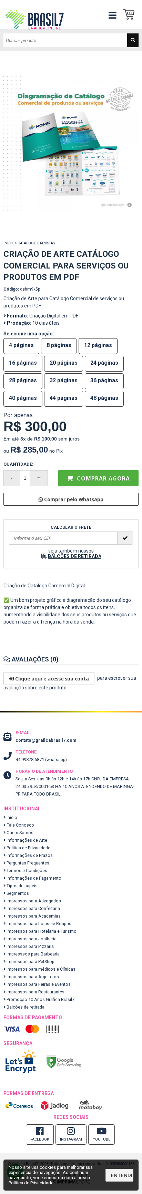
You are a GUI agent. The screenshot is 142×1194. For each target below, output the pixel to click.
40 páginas (23, 398)
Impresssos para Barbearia (33, 954)
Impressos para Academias (33, 916)
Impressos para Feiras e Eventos (38, 984)
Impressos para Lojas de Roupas (38, 923)
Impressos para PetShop (30, 961)
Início (8, 243)
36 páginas (104, 380)
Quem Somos (19, 832)
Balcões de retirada (25, 1007)
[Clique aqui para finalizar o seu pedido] (131, 14)
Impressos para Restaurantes (35, 991)
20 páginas (64, 363)
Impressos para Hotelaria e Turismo (41, 931)
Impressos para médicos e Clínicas (40, 969)
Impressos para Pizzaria (30, 946)
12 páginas (98, 345)
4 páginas (21, 345)
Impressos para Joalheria (31, 938)
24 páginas (104, 363)
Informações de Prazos (29, 855)
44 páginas (64, 398)
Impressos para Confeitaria (33, 908)
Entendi (121, 1175)
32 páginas (64, 380)
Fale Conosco (20, 825)
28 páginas (23, 380)
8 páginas (59, 345)
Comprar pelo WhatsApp (73, 499)
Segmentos (17, 893)
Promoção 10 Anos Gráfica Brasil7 (40, 999)
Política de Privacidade (28, 847)
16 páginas (23, 363)
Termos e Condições (26, 870)
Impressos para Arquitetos (32, 976)
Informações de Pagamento (33, 878)
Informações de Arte (26, 840)
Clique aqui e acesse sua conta (51, 678)
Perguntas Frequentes (27, 863)
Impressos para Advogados (33, 900)
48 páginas (104, 398)
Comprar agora (102, 478)
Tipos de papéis (22, 885)
